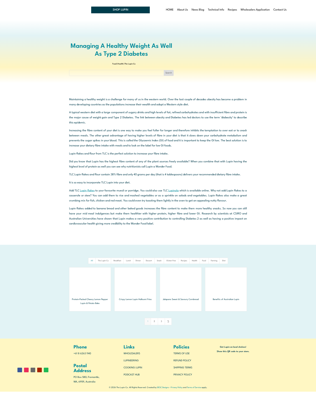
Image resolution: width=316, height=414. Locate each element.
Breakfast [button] (117, 261)
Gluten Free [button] (171, 261)
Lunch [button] (128, 261)
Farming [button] (214, 261)
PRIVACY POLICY (182, 375)
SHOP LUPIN (120, 9)
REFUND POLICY (182, 360)
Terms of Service (194, 388)
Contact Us (280, 10)
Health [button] (194, 261)
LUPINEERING (131, 360)
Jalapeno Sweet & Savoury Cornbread (181, 299)
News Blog (198, 10)
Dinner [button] (138, 261)
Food (114, 64)
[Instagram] (1, 398)
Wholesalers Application (255, 10)
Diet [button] (223, 261)
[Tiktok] (1, 411)
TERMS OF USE (181, 353)
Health (120, 64)
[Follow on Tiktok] (33, 370)
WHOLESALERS (132, 353)
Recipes (232, 10)
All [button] (92, 261)
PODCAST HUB (132, 375)
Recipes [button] (184, 261)
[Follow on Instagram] (26, 370)
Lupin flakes (87, 190)
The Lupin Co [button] (103, 261)
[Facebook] (1, 394)
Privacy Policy (177, 388)
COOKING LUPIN (133, 368)
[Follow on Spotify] (46, 370)
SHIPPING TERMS (182, 368)
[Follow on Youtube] (39, 370)
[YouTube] (1, 402)
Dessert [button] (149, 261)
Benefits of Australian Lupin (226, 299)
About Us (182, 10)
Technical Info (216, 10)
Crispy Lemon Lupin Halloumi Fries (135, 299)
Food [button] (204, 261)
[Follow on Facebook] (19, 370)
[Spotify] (1, 407)
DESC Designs (163, 388)
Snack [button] (159, 261)
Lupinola (173, 190)
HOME (169, 10)
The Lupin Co (130, 64)
